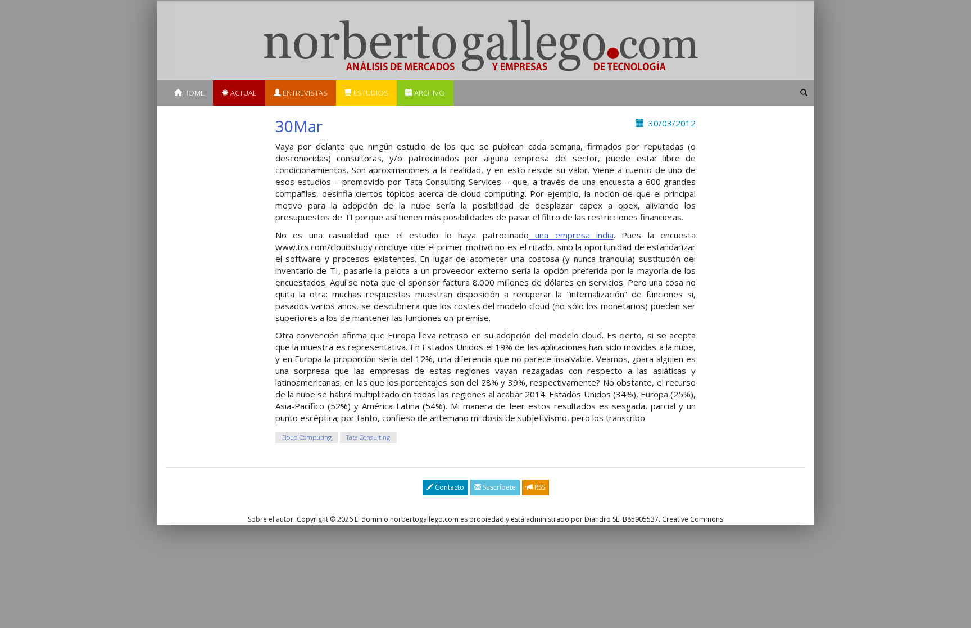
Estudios (370, 93)
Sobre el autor (270, 519)
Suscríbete (498, 487)
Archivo (428, 93)
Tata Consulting (368, 437)
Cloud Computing (307, 437)
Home (193, 93)
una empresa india (571, 235)
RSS (539, 487)
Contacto (448, 487)
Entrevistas (304, 93)
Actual (243, 93)
